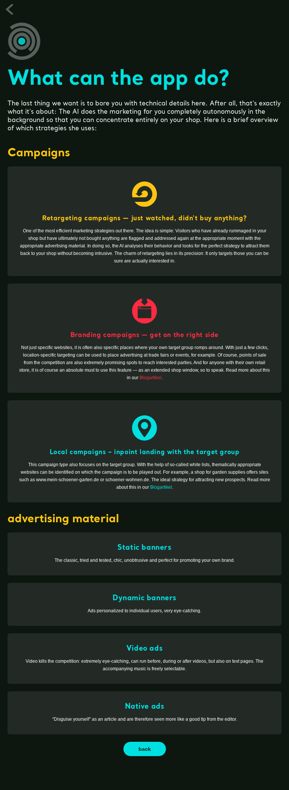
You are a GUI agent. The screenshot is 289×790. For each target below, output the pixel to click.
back (144, 749)
